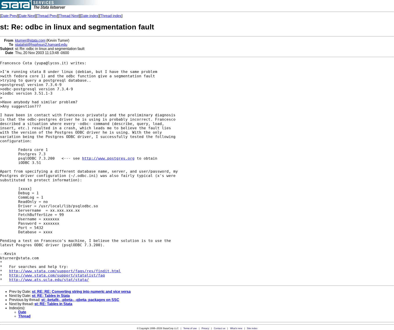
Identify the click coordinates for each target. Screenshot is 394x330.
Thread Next (69, 16)
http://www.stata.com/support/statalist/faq (57, 275)
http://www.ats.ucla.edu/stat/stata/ (49, 280)
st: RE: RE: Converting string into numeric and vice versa (81, 292)
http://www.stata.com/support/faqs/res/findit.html (65, 271)
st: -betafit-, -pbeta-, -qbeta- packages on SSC (80, 300)
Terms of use (190, 328)
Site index (252, 328)
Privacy (205, 328)
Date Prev (9, 16)
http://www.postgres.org (108, 158)
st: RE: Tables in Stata (51, 296)
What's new (236, 328)
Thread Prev (47, 16)
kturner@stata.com (30, 40)
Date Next (27, 16)
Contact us (219, 328)
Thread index (111, 16)
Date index (89, 16)
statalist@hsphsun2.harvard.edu (41, 45)
